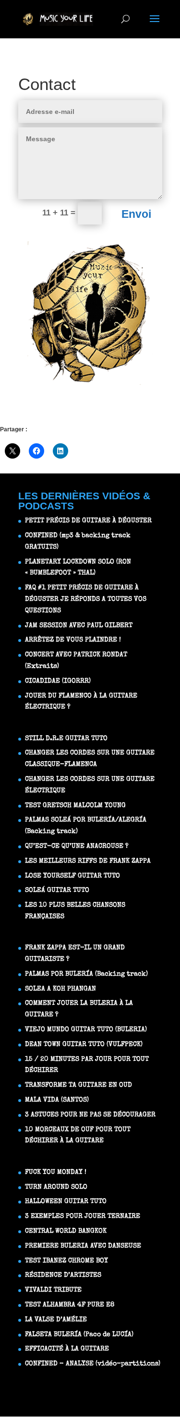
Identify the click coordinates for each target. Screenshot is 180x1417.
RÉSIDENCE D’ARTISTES (63, 1275)
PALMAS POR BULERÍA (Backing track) (86, 974)
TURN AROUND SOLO (56, 1187)
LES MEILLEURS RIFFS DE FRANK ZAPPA (88, 861)
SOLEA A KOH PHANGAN (60, 989)
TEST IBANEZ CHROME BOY (66, 1261)
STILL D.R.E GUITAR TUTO (66, 738)
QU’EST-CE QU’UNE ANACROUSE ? (77, 846)
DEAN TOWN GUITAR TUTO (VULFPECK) (84, 1044)
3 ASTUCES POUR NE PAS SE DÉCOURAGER (90, 1115)
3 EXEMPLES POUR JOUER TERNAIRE (82, 1216)
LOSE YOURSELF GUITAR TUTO (72, 876)
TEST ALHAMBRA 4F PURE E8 (69, 1305)
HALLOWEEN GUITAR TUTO (66, 1201)
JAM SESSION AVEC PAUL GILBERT (78, 625)
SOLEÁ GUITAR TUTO (57, 890)
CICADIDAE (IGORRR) (58, 681)
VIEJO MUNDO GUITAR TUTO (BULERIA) (86, 1029)
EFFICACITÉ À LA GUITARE (67, 1349)
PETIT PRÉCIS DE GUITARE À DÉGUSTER (88, 520)
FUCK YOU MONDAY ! (55, 1172)
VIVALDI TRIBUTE (53, 1290)
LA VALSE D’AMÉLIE (56, 1319)
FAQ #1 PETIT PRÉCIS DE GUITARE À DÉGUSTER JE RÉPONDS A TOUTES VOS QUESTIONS (85, 599)
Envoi (136, 214)
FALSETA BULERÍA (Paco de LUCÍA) (79, 1334)
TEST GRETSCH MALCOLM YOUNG (75, 805)
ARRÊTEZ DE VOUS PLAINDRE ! (73, 640)
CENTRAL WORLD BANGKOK (66, 1231)
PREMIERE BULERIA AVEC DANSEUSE (83, 1246)
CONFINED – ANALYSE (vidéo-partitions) (92, 1364)
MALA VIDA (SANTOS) (57, 1100)
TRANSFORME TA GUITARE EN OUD (78, 1085)
